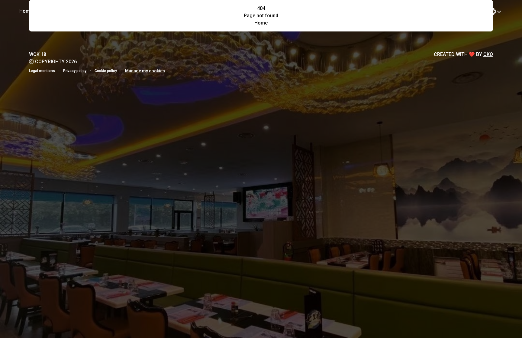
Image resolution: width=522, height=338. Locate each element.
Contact (98, 11)
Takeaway (415, 11)
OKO (488, 54)
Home (26, 11)
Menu (48, 11)
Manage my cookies (145, 70)
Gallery (72, 11)
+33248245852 (461, 11)
